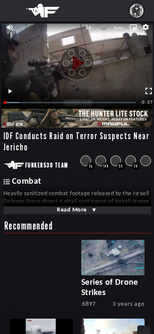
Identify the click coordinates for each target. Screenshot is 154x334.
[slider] (71, 102)
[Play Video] (77, 60)
